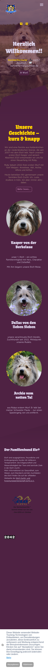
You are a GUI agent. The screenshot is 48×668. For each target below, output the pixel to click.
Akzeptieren (13, 664)
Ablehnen (27, 664)
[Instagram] (27, 24)
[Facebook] (21, 24)
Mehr (8, 658)
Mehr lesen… (24, 189)
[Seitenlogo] (10, 9)
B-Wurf (24, 73)
